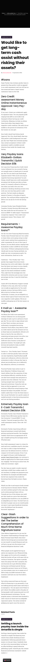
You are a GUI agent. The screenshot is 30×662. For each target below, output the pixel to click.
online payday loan (6, 37)
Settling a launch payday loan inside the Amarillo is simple (14, 626)
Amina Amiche (7, 72)
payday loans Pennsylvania (9, 457)
